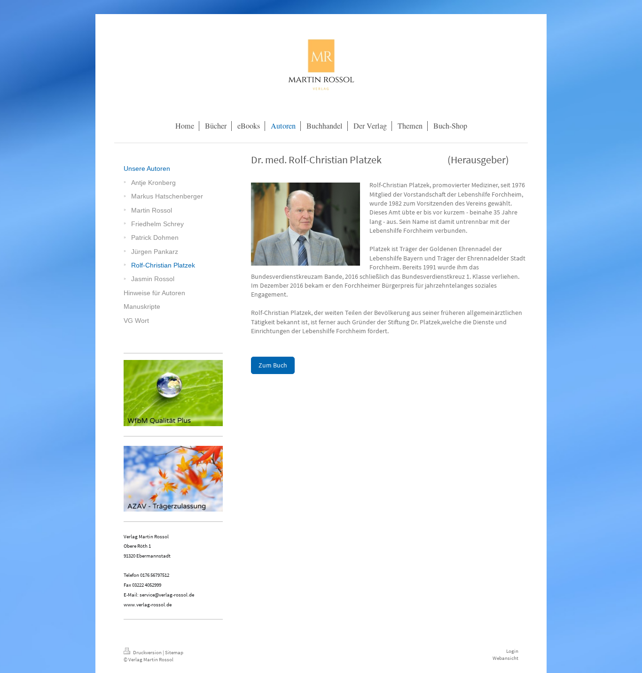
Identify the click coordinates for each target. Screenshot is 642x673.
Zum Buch (272, 365)
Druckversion (147, 652)
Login (512, 651)
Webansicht (505, 658)
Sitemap (174, 652)
